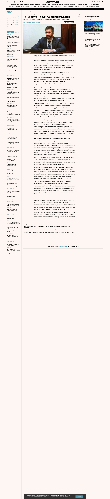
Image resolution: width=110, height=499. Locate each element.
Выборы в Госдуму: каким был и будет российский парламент (94, 11)
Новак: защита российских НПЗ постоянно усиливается (13, 223)
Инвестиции (37, 4)
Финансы (32, 4)
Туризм (97, 6)
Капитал (47, 6)
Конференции (92, 6)
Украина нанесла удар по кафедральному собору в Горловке (13, 37)
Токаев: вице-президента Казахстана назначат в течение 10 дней (13, 217)
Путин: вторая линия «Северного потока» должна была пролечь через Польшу (12, 158)
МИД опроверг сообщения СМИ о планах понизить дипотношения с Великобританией (13, 99)
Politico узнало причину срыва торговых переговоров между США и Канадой (13, 128)
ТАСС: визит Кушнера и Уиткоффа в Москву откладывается (12, 106)
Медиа (49, 4)
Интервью (85, 4)
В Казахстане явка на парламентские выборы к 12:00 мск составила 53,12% (13, 204)
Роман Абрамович (39, 173)
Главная (25, 14)
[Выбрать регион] (92, 1)
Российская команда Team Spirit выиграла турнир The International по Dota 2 (13, 78)
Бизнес (21, 4)
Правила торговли (16, 6)
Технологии (44, 4)
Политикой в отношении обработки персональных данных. (54, 497)
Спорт (86, 6)
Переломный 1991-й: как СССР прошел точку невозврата (43, 11)
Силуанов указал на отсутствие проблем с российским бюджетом (12, 166)
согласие (46, 496)
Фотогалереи (96, 4)
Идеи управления (25, 6)
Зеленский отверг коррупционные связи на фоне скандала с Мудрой (13, 198)
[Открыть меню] (102, 2)
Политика (61, 4)
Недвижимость (55, 4)
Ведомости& (36, 6)
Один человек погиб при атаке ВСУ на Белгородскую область (13, 191)
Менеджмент (72, 4)
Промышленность (58, 6)
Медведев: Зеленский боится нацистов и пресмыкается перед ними (13, 185)
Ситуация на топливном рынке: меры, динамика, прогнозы (68, 11)
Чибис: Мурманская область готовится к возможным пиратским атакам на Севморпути (13, 52)
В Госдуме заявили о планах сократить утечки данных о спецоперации (13, 244)
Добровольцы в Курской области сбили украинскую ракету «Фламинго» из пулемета (13, 121)
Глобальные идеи (15, 4)
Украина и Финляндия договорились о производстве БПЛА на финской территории (12, 85)
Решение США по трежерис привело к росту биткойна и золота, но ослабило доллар (13, 44)
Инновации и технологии (68, 6)
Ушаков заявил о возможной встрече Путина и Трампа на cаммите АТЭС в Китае (13, 251)
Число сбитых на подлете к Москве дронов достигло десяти (13, 59)
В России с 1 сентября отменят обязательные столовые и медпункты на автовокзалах (13, 237)
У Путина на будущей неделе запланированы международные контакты (13, 211)
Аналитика (42, 6)
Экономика (26, 4)
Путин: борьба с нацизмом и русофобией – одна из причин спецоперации (13, 144)
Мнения (90, 4)
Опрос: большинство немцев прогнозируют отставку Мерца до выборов (13, 113)
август (16, 12)
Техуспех (77, 6)
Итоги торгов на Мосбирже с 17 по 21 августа (13, 72)
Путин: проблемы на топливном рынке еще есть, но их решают (13, 172)
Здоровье (82, 6)
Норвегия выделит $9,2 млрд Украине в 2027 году (13, 179)
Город (31, 6)
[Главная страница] (52, 2)
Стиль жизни (79, 4)
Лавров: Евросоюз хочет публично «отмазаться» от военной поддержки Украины (13, 229)
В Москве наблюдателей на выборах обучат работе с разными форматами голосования (13, 150)
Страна (52, 6)
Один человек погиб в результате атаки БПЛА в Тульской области (12, 66)
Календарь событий (9, 12)
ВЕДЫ (10, 6)
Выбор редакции (26, 11)
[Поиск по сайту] (94, 1)
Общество (66, 4)
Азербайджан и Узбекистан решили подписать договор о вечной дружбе (13, 92)
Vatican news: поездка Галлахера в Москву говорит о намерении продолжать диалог (12, 136)
